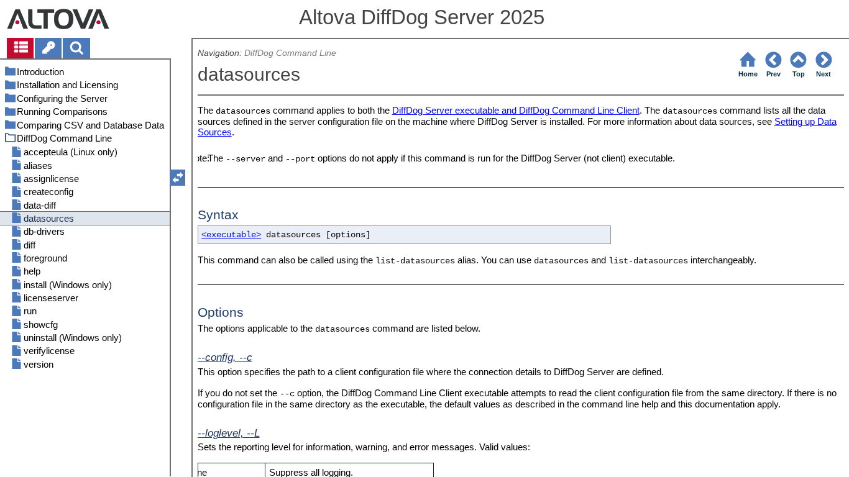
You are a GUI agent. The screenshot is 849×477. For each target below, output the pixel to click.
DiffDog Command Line (290, 53)
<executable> (231, 235)
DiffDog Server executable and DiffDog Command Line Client (516, 110)
